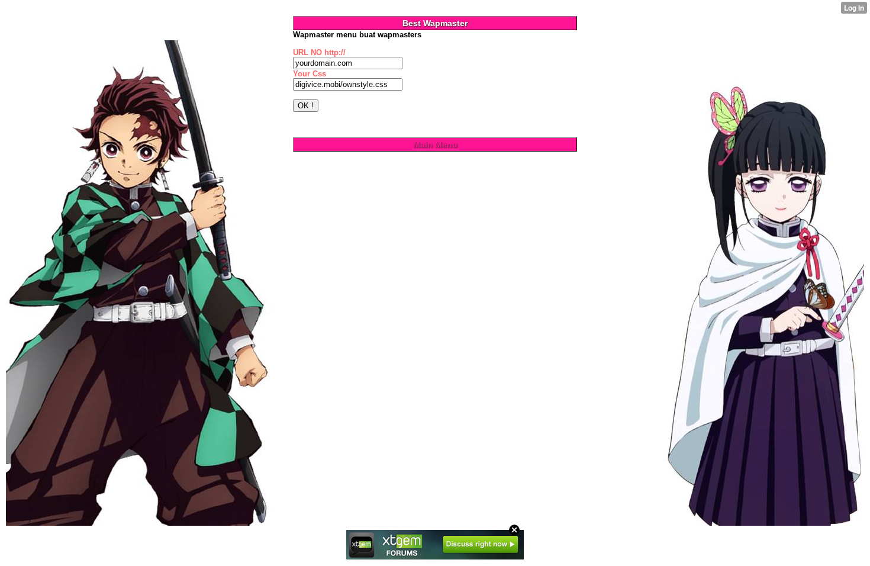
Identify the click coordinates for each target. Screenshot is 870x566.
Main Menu (435, 144)
